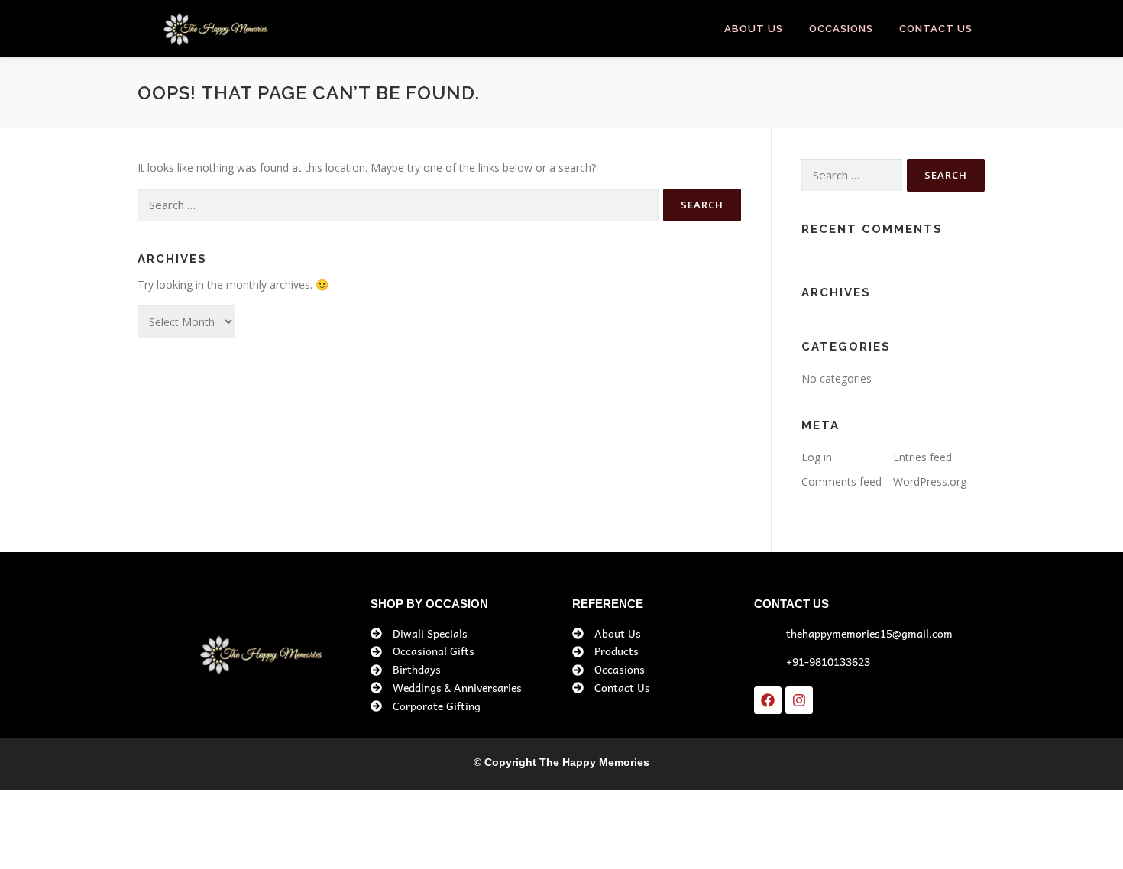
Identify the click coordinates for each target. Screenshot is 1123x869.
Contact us (936, 28)
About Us (753, 28)
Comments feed (841, 481)
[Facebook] (768, 700)
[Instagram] (799, 700)
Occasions (841, 28)
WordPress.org (929, 481)
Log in (816, 457)
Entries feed (922, 457)
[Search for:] (398, 205)
